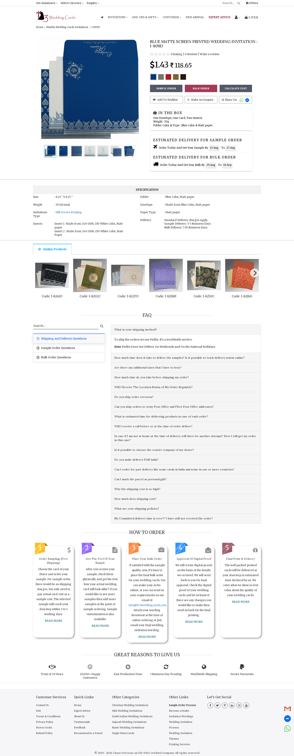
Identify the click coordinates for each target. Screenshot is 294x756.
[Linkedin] (232, 705)
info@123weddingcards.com (148, 605)
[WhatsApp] (241, 100)
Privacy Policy (44, 721)
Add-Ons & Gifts (144, 17)
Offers (253, 3)
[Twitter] (217, 705)
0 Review (191, 54)
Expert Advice (82, 710)
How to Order (44, 727)
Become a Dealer (179, 710)
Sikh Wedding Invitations (127, 710)
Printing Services (179, 744)
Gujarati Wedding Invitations (129, 721)
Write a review (209, 54)
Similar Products (54, 249)
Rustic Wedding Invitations (128, 727)
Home (77, 705)
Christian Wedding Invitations (130, 705)
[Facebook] (210, 705)
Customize (171, 17)
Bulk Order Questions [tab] (55, 357)
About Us (79, 716)
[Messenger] (247, 100)
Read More (53, 621)
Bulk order (201, 88)
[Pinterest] (224, 705)
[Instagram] (239, 705)
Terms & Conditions (48, 716)
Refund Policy (44, 733)
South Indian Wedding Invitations (132, 716)
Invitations (117, 17)
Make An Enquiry (202, 100)
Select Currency (71, 3)
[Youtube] (246, 705)
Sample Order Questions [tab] (57, 348)
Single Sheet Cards (123, 733)
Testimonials (82, 721)
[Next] (254, 273)
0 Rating (176, 54)
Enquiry (92, 3)
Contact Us (42, 705)
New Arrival (195, 17)
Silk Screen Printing (69, 212)
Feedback (79, 727)
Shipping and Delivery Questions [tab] (63, 338)
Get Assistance (46, 3)
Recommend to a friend (88, 733)
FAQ (38, 710)
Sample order (166, 88)
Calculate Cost (236, 88)
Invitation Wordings (181, 716)
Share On (231, 100)
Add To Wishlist (167, 100)
